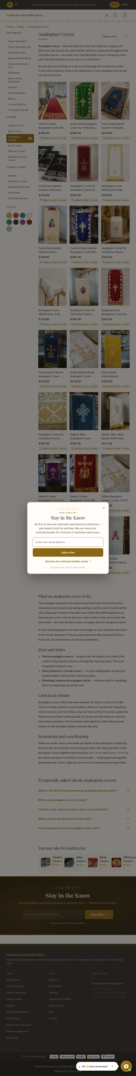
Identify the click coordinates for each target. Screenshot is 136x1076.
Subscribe (68, 552)
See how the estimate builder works (67, 561)
